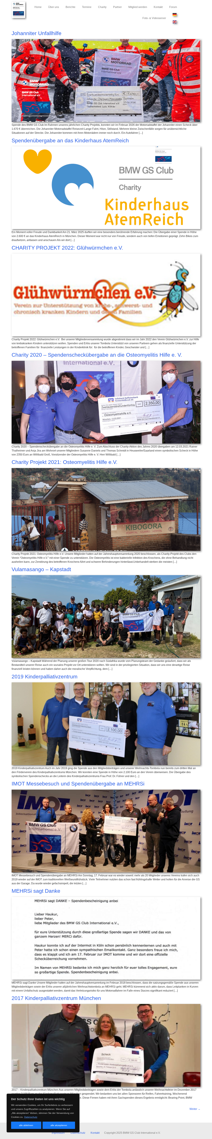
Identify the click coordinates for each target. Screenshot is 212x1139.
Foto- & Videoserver (154, 18)
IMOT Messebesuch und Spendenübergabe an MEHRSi (78, 784)
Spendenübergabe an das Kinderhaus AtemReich (70, 140)
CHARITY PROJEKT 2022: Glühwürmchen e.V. (67, 248)
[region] (43, 1113)
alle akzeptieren (59, 1125)
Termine (86, 7)
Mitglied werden (137, 7)
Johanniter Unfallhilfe (36, 33)
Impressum (58, 1132)
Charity (102, 7)
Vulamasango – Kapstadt (41, 569)
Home (38, 7)
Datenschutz (30, 1117)
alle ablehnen (26, 1125)
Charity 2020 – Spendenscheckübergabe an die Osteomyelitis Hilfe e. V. (97, 355)
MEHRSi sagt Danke (36, 891)
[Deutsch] (174, 14)
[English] (174, 21)
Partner (117, 7)
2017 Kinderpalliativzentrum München (56, 998)
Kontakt (158, 7)
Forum (173, 7)
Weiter (194, 1109)
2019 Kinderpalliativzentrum (45, 677)
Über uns (53, 7)
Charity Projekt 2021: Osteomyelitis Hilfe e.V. (64, 462)
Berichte (70, 7)
